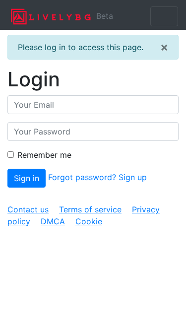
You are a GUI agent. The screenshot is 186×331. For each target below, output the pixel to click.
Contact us (28, 209)
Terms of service (90, 209)
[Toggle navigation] (164, 16)
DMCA (53, 221)
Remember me (44, 155)
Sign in (26, 178)
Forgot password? (82, 177)
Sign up (133, 177)
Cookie (88, 221)
